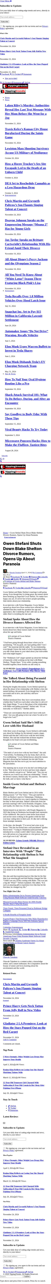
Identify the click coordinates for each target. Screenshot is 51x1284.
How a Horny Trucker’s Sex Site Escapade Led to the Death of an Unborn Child (25, 168)
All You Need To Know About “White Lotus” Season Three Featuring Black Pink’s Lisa (23, 278)
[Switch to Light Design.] (3, 459)
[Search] (1, 461)
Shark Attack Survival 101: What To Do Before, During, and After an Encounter (27, 399)
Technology (9, 291)
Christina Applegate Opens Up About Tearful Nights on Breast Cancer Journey (23, 942)
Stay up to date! (11, 78)
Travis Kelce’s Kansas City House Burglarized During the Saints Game (26, 133)
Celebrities (7, 927)
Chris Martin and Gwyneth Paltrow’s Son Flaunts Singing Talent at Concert (24, 205)
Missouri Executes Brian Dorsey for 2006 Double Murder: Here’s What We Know (22, 903)
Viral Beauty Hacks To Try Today (26, 429)
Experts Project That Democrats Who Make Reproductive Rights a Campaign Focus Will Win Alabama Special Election (25, 921)
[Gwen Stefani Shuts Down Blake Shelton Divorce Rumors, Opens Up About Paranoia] (21, 581)
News (7, 100)
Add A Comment (9, 1040)
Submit (26, 1276)
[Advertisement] (25, 505)
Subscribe (5, 456)
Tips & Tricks (10, 374)
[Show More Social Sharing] (38, 579)
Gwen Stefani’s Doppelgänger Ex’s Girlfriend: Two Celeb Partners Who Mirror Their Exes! (24, 671)
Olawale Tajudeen (15, 572)
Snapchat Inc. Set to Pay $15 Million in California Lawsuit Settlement (23, 315)
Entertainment (10, 195)
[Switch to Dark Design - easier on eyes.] (1, 459)
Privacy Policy (8, 1150)
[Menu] (1, 88)
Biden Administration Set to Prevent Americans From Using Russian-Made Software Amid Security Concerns (24, 896)
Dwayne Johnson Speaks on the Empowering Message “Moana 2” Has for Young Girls (26, 224)
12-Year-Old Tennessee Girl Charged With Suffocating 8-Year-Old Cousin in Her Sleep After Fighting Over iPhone (23, 1085)
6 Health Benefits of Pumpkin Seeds (17, 915)
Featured (6, 1000)
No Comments (37, 572)
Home (7, 98)
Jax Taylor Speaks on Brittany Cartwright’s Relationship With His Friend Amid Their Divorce (27, 244)
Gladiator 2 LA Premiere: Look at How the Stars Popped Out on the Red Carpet (25, 1027)
